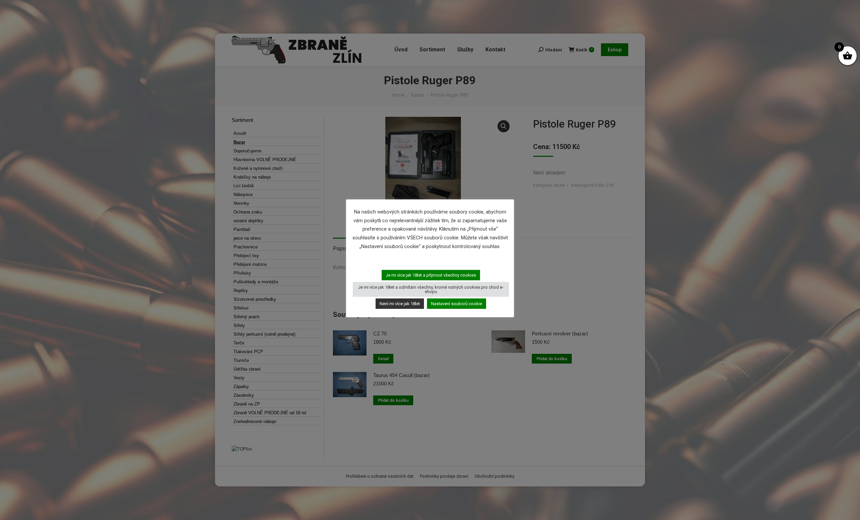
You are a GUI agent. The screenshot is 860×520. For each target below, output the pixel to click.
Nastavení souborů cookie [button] (456, 303)
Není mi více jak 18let (400, 303)
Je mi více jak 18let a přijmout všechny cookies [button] (431, 275)
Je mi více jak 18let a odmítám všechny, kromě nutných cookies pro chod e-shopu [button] (431, 289)
